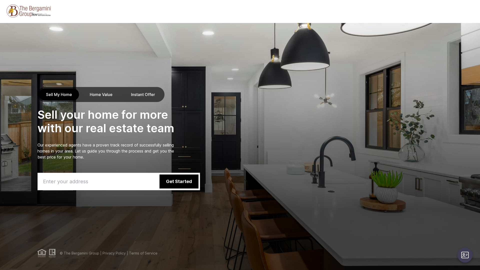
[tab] (59, 94)
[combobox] (118, 181)
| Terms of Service (142, 253)
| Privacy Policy (112, 253)
